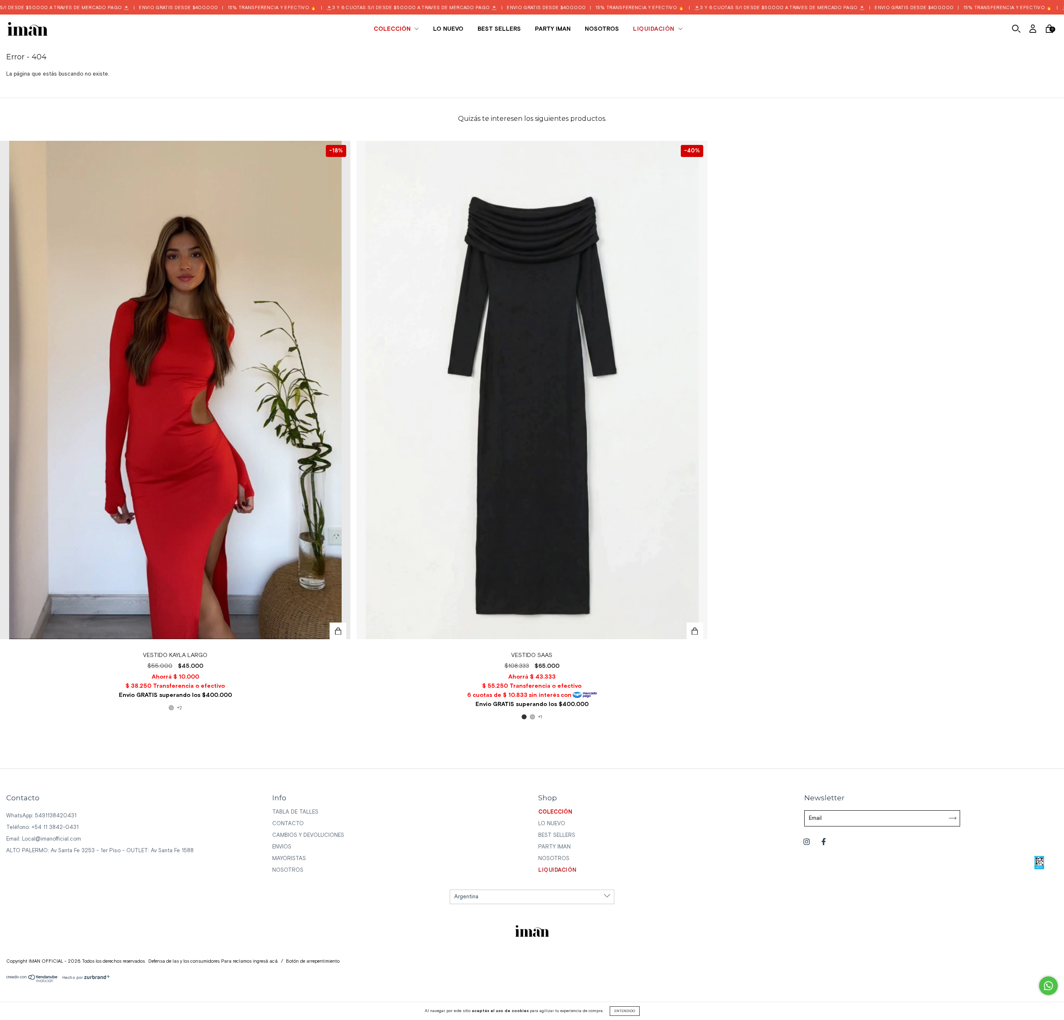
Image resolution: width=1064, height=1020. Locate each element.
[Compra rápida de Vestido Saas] (695, 631)
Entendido (624, 1011)
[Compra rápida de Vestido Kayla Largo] (338, 631)
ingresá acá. (265, 961)
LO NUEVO (448, 29)
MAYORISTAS (289, 858)
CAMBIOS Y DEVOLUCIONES (308, 835)
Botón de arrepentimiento (313, 961)
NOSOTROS (602, 29)
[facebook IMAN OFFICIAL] (823, 842)
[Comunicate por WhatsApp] (1048, 985)
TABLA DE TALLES (295, 812)
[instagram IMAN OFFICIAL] (807, 842)
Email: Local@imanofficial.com (43, 839)
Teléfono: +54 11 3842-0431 (42, 827)
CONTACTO (288, 823)
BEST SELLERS (499, 29)
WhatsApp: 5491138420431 (41, 815)
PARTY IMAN (553, 29)
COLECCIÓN (393, 29)
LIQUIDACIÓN (654, 29)
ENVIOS (281, 847)
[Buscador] (1016, 30)
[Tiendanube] (32, 980)
